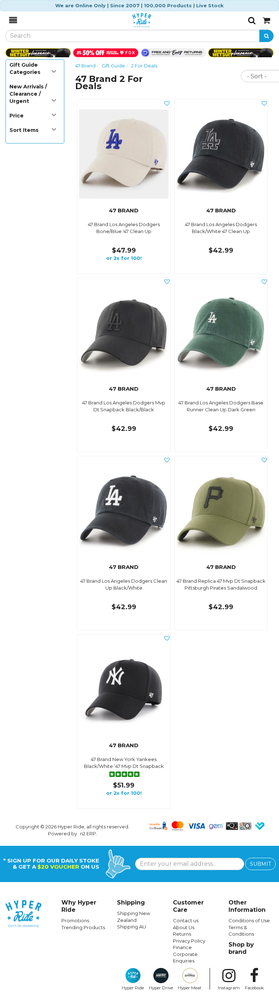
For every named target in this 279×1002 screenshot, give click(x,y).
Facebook (254, 987)
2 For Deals (144, 65)
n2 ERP (88, 833)
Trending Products (83, 927)
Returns (182, 934)
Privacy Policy (189, 941)
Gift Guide (113, 65)
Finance (182, 947)
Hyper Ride (133, 987)
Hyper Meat (190, 987)
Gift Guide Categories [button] (24, 68)
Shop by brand (241, 948)
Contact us (185, 920)
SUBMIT (260, 864)
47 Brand (85, 65)
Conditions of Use (249, 920)
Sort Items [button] (24, 130)
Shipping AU (131, 927)
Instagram (229, 987)
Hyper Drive (161, 987)
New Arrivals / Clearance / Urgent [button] (28, 93)
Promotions (75, 920)
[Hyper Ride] (132, 20)
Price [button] (16, 115)
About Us (183, 927)
